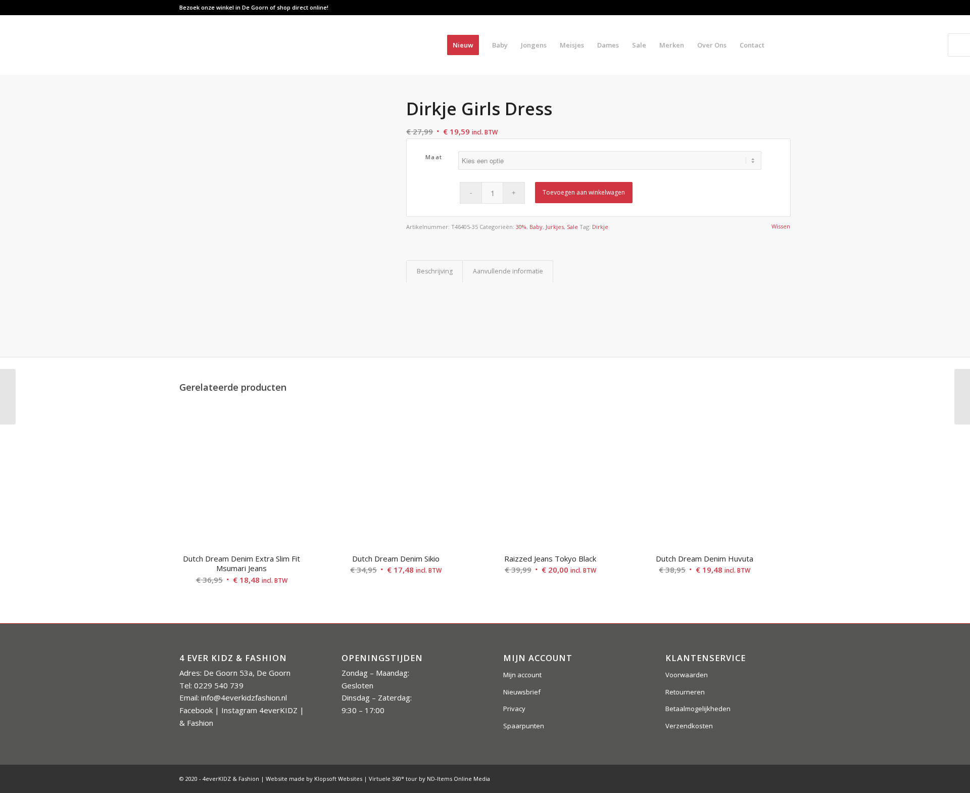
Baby (536, 226)
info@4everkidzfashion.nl (244, 697)
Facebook (196, 710)
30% (521, 226)
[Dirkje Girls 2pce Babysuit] (8, 397)
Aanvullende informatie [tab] (508, 271)
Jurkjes (555, 226)
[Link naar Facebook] (752, 7)
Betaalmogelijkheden (698, 708)
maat (434, 157)
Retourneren (685, 691)
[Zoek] (781, 45)
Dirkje (600, 226)
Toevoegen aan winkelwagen (584, 192)
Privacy (514, 708)
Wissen (780, 226)
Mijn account (522, 674)
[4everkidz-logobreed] (279, 45)
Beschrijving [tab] (435, 271)
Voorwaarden (686, 674)
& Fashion (196, 723)
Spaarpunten (523, 725)
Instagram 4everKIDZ (259, 710)
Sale (572, 226)
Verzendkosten (689, 725)
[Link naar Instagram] (767, 7)
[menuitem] (463, 45)
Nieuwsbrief (522, 691)
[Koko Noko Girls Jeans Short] (962, 397)
